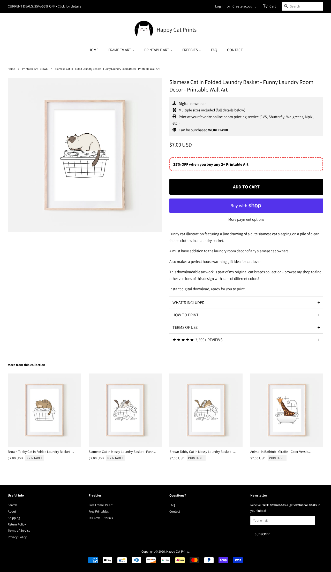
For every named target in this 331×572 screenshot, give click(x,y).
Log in (219, 6)
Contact (235, 49)
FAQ (214, 49)
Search (12, 505)
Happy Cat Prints (177, 551)
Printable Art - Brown (35, 69)
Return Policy (17, 524)
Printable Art (157, 49)
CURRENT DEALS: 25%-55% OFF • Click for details (44, 6)
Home (93, 49)
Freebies (190, 49)
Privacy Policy (17, 537)
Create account (244, 6)
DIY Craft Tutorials (101, 518)
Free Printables (99, 511)
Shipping (14, 518)
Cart (272, 6)
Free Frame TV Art (100, 505)
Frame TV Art (120, 49)
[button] (246, 302)
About (12, 511)
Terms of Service (19, 530)
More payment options (246, 219)
